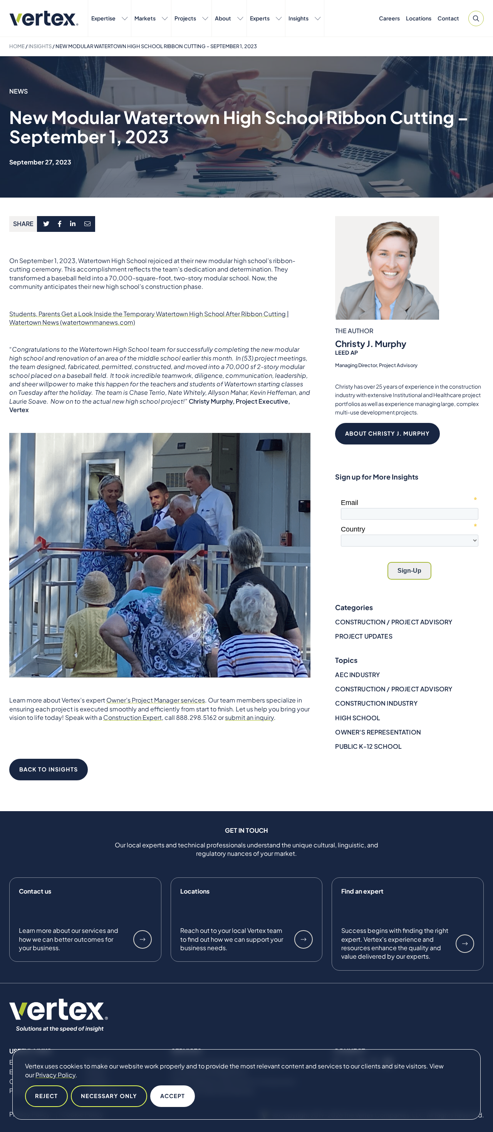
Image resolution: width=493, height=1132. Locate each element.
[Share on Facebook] (59, 224)
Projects (185, 18)
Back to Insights (48, 769)
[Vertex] (44, 18)
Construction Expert (132, 717)
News (18, 91)
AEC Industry (357, 675)
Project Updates (363, 636)
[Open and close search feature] (476, 18)
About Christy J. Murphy (387, 433)
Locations (418, 18)
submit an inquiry (249, 717)
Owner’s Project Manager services (155, 700)
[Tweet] (46, 224)
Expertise (103, 18)
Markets (145, 18)
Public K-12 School (368, 746)
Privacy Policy (55, 1075)
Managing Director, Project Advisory (376, 365)
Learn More (142, 939)
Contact (448, 18)
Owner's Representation (378, 732)
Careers (389, 18)
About (223, 18)
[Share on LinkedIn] (73, 224)
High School (357, 718)
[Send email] (87, 224)
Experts (260, 18)
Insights (298, 18)
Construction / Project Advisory (393, 622)
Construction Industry (376, 703)
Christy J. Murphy (370, 344)
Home (17, 46)
